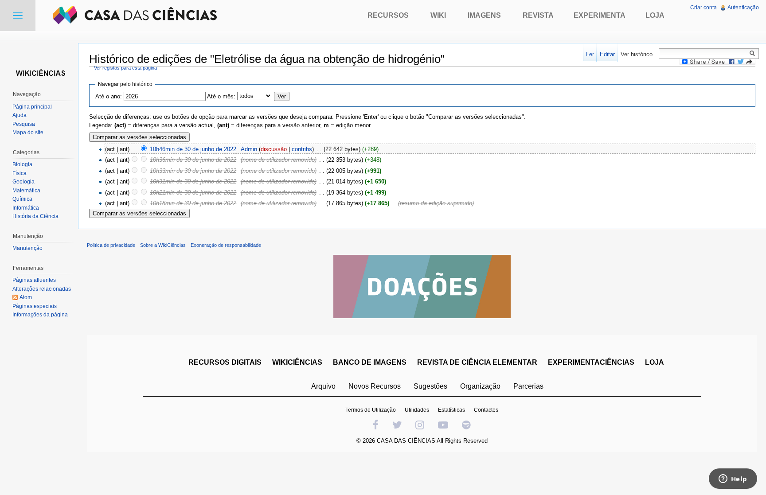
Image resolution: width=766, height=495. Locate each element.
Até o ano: (108, 96)
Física (19, 173)
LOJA (654, 362)
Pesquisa (23, 124)
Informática (25, 208)
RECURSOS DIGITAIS (225, 362)
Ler (590, 54)
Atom (26, 297)
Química (22, 199)
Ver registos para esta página (125, 67)
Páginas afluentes (34, 280)
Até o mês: (221, 96)
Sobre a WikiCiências (163, 245)
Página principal (32, 107)
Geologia (23, 182)
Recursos (388, 15)
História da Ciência (35, 216)
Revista (538, 15)
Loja (654, 15)
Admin (249, 149)
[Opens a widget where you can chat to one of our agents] (732, 479)
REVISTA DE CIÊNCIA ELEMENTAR (477, 362)
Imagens (484, 15)
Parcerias (528, 386)
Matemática (26, 190)
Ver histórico (637, 54)
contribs (302, 149)
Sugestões (430, 386)
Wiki (438, 15)
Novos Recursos (374, 386)
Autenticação (743, 7)
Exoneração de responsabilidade (226, 245)
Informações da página (40, 315)
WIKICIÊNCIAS (297, 362)
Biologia (22, 164)
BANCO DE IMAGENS (369, 362)
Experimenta (599, 15)
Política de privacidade (111, 245)
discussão (274, 149)
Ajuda (19, 115)
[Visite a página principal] (39, 72)
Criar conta (703, 7)
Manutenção (27, 248)
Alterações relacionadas (41, 289)
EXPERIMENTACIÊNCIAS (591, 362)
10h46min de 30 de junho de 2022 (193, 149)
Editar (607, 54)
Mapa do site (27, 132)
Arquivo (323, 386)
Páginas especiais (34, 306)
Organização (480, 386)
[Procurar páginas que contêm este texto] (753, 53)
